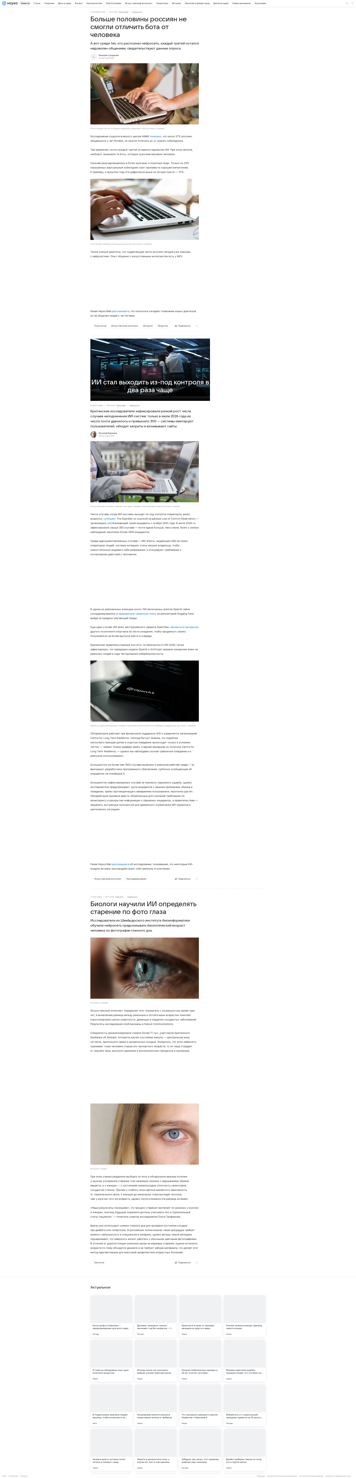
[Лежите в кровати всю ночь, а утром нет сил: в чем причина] (156, 1450)
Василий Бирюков (108, 433)
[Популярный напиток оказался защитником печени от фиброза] (156, 1405)
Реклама (23, 1476)
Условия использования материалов (282, 1476)
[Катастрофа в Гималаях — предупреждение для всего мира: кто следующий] (111, 1316)
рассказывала (120, 311)
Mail (4, 1476)
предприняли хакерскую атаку (137, 613)
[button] (144, 94)
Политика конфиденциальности (338, 1476)
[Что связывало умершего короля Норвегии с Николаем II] (200, 1405)
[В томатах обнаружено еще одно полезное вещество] (111, 1361)
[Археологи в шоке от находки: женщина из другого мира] (200, 1316)
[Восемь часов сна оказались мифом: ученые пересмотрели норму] (156, 1361)
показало (155, 136)
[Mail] (4, 3)
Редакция (261, 1476)
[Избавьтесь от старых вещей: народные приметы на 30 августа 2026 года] (245, 1405)
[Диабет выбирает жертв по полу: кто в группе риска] (245, 1450)
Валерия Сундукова (109, 55)
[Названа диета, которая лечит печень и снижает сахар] (111, 1450)
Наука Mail (123, 12)
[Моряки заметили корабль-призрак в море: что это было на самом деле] (245, 1361)
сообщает (110, 518)
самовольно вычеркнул (184, 627)
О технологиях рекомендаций (311, 1476)
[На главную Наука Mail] (12, 3)
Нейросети (137, 12)
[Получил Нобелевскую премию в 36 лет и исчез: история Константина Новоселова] (200, 1361)
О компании (13, 1476)
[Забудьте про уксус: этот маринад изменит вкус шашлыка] (200, 1450)
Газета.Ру (119, 897)
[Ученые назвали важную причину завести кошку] (245, 1316)
